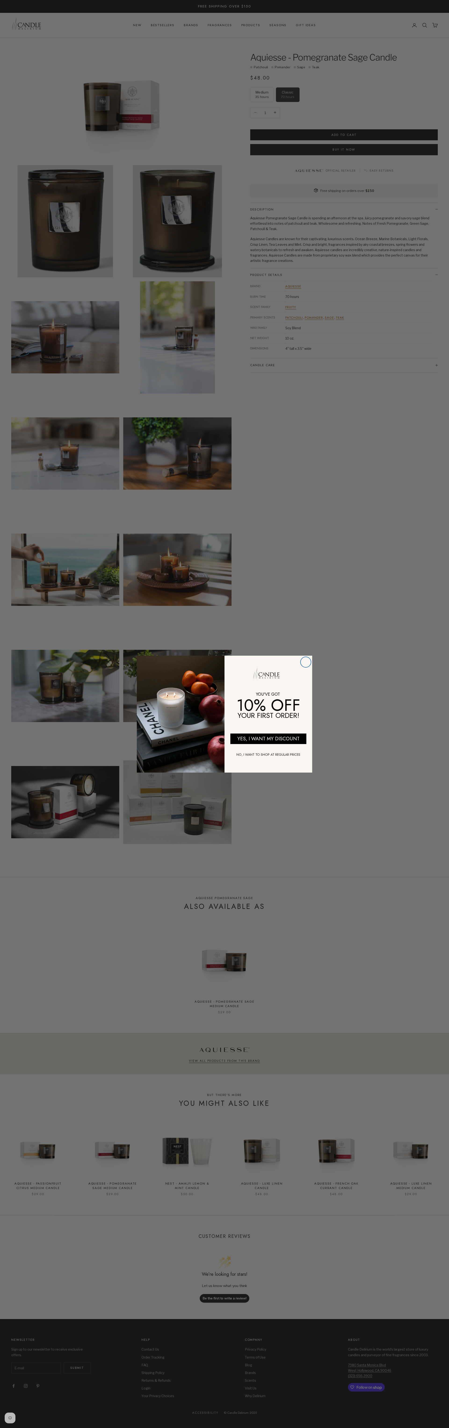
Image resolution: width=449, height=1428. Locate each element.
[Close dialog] (306, 662)
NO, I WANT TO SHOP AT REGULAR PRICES (268, 754)
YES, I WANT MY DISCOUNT (268, 738)
